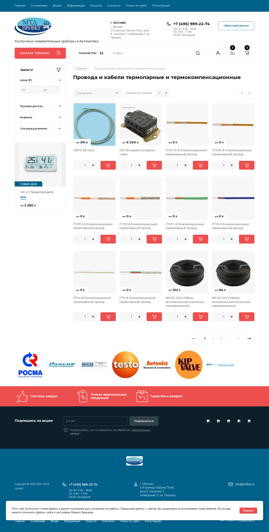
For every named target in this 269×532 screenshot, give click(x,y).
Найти (197, 53)
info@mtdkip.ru (244, 484)
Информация (76, 5)
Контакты (114, 5)
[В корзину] (108, 165)
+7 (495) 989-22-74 (191, 24)
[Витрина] (249, 93)
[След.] (249, 338)
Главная (20, 5)
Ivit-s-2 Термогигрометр (36, 192)
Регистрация (161, 5)
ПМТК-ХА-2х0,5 (83, 150)
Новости (96, 5)
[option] (30, 365)
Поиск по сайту (136, 5)
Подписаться (144, 421)
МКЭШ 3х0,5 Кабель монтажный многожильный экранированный (185, 302)
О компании (39, 5)
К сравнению (78, 108)
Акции (57, 5)
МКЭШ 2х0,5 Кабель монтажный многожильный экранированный (231, 302)
